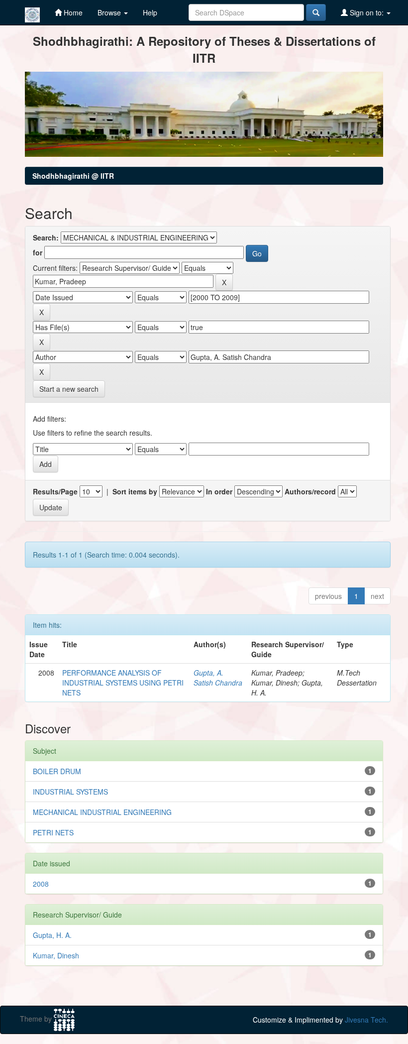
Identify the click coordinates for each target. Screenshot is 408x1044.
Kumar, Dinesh (56, 955)
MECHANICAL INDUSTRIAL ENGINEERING (102, 812)
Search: (46, 237)
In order (219, 491)
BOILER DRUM (57, 771)
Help (150, 12)
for (37, 252)
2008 (41, 884)
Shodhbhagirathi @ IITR (73, 176)
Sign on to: (367, 12)
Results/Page (55, 491)
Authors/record (310, 491)
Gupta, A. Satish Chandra (218, 678)
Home (72, 12)
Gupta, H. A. (52, 935)
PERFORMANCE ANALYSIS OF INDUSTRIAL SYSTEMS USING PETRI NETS (123, 682)
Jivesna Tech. (366, 1020)
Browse (110, 12)
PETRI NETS (53, 832)
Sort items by (134, 491)
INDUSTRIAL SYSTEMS (70, 792)
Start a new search (69, 389)
